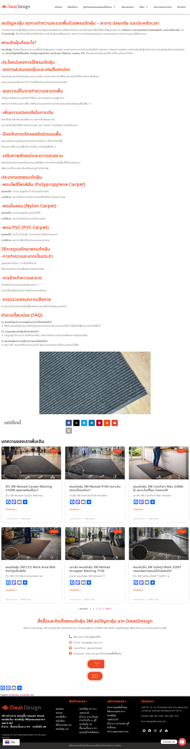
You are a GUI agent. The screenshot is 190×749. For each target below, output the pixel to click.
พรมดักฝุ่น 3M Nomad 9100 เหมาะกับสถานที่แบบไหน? (94, 488)
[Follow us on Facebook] (149, 730)
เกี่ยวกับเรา (73, 7)
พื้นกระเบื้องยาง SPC (20, 726)
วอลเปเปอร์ (7, 723)
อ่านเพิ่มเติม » (11, 509)
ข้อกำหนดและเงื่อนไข (77, 745)
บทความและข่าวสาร (163, 7)
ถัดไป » (109, 609)
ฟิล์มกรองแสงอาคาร (35, 719)
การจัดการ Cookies (113, 745)
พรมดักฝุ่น (13, 694)
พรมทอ (40, 715)
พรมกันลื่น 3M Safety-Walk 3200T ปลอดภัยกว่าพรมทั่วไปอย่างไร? (157, 569)
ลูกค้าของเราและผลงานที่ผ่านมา (97, 7)
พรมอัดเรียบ (7, 719)
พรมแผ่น (31, 715)
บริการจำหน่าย (8, 715)
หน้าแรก (58, 7)
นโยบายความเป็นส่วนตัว (95, 745)
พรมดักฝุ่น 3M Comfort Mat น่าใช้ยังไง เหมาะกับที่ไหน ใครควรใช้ (158, 488)
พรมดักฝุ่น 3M (27, 694)
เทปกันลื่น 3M (39, 726)
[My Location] (166, 730)
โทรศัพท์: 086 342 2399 (152, 716)
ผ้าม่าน (4, 726)
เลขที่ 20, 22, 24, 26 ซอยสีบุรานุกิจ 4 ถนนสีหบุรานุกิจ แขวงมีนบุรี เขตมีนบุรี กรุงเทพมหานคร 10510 (164, 709)
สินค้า (142, 7)
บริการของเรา (127, 7)
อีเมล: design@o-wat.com (153, 721)
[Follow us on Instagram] (155, 730)
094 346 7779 (171, 716)
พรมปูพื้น (21, 715)
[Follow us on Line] (144, 730)
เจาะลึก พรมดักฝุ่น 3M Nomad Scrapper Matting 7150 (89, 569)
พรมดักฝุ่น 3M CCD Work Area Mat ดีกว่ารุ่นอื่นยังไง (30, 569)
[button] (69, 423)
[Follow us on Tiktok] (161, 730)
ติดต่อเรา (181, 7)
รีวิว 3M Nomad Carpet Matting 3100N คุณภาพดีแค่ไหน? (29, 488)
